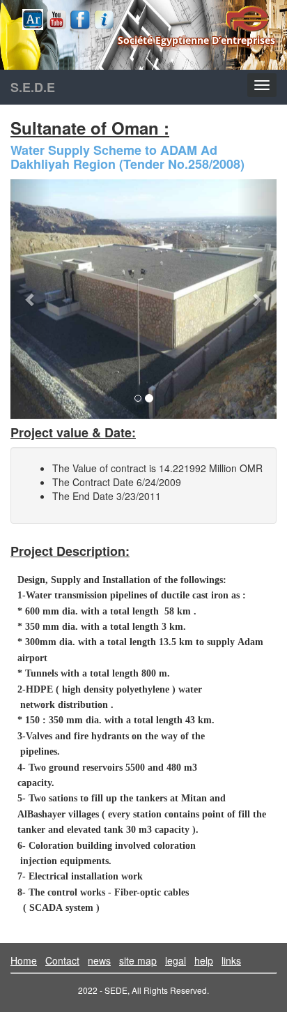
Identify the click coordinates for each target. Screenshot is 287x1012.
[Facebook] (80, 19)
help (203, 960)
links (231, 960)
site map (138, 960)
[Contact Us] (103, 19)
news (99, 960)
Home (23, 960)
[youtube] (56, 19)
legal (175, 960)
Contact (62, 960)
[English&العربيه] (32, 19)
